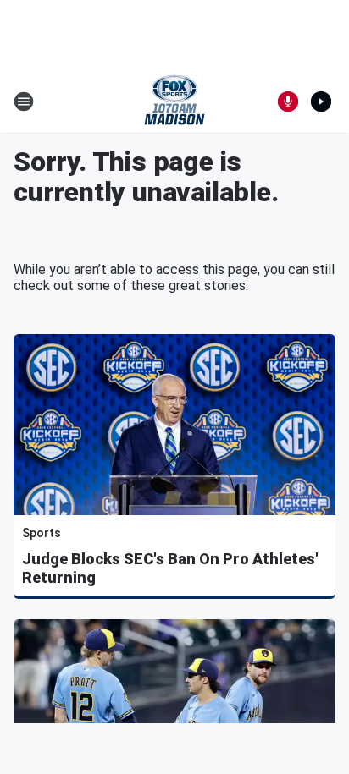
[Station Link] (174, 101)
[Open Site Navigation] (24, 101)
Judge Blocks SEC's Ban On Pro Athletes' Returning (170, 568)
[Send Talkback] (288, 101)
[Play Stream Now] (321, 101)
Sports (41, 533)
